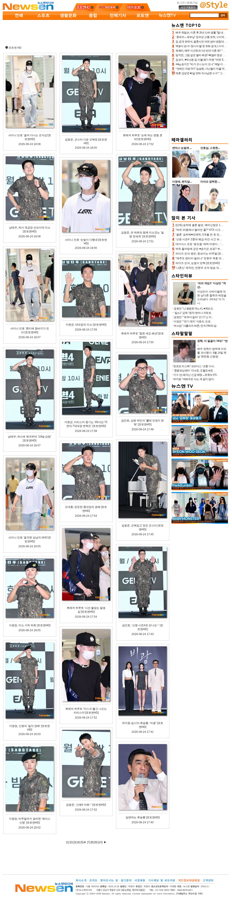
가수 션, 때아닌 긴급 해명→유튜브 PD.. (195, 374)
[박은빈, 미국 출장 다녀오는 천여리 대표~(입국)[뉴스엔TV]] (200, 489)
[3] (74, 842)
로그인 (181, 2)
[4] (78, 842)
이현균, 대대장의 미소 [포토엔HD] (86, 324)
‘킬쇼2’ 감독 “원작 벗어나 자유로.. (193, 312)
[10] (100, 842)
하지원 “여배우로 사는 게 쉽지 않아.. (194, 379)
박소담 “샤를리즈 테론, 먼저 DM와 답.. (195, 325)
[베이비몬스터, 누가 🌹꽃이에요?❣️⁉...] (200, 522)
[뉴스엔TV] (167, 19)
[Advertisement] (86, 32)
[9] (95, 842)
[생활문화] (68, 19)
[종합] (93, 19)
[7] (88, 842)
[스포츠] (43, 19)
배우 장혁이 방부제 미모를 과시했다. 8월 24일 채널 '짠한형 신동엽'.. (211, 352)
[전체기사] (118, 19)
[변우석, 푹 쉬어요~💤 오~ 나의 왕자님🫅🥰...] (200, 455)
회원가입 (192, 2)
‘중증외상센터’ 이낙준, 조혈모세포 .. (194, 370)
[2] (71, 842)
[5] (82, 842)
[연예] (18, 19)
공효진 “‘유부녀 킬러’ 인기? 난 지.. (193, 317)
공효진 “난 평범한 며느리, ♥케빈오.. (194, 308)
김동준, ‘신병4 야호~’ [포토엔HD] (86, 804)
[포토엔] (142, 19)
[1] (67, 842)
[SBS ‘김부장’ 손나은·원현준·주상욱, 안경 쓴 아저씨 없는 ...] (200, 422)
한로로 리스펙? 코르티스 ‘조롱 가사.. (194, 366)
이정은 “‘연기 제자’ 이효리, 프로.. (192, 321)
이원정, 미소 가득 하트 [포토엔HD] (29, 625)
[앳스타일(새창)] (213, 8)
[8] (92, 842)
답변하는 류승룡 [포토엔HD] (143, 817)
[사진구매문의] (188, 8)
